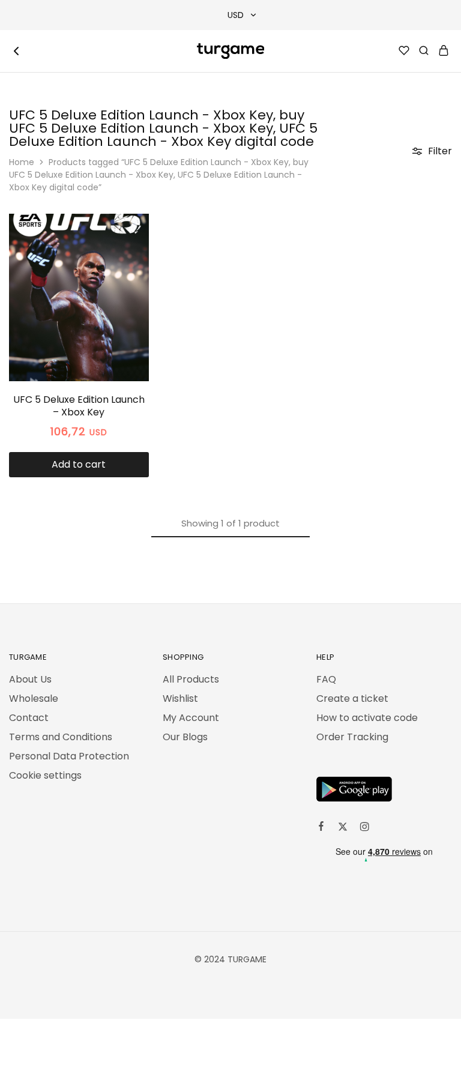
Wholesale (33, 698)
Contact (29, 718)
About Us (30, 679)
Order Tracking (352, 737)
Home (21, 162)
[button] (79, 464)
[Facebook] (321, 828)
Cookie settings (45, 775)
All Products (191, 679)
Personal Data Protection (69, 756)
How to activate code (367, 718)
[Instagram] (364, 828)
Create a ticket (352, 698)
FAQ (326, 679)
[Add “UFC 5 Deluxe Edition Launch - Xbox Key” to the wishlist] (127, 253)
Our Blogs (185, 737)
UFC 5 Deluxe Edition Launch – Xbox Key (79, 406)
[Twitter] (343, 828)
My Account (191, 718)
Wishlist (180, 698)
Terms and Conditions (60, 737)
